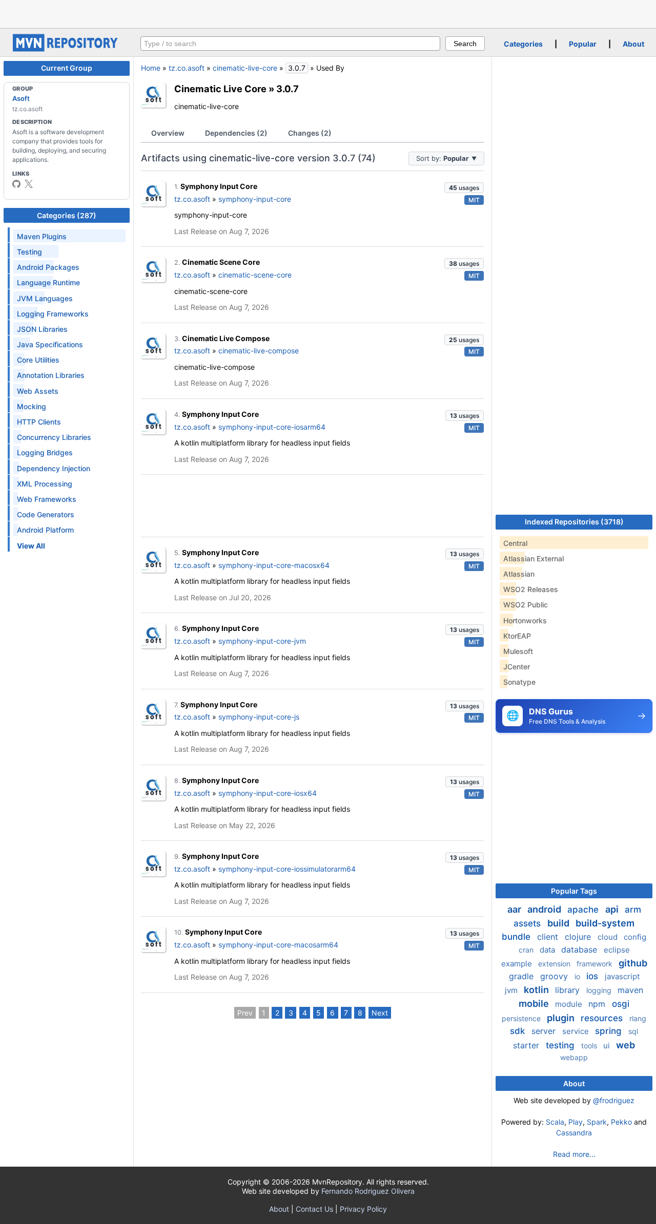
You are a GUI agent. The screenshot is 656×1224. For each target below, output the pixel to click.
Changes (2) (310, 133)
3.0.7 (287, 88)
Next (380, 1012)
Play (575, 1121)
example (517, 963)
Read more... (574, 1154)
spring (609, 1031)
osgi (620, 1004)
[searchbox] (290, 43)
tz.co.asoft (186, 68)
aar (515, 909)
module (569, 1004)
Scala (555, 1121)
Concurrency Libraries (54, 437)
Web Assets (37, 391)
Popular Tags (574, 891)
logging (599, 990)
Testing (29, 251)
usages (464, 188)
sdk (518, 1031)
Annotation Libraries (51, 375)
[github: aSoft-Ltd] (16, 184)
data (548, 950)
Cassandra (574, 1132)
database (580, 949)
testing (561, 1045)
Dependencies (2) (236, 133)
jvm (512, 990)
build (559, 923)
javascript (622, 976)
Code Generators (45, 514)
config (635, 937)
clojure (579, 937)
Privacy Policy (363, 1209)
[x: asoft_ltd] (29, 184)
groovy (555, 976)
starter (527, 1045)
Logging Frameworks (53, 313)
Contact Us (314, 1209)
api (613, 909)
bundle (517, 937)
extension (555, 963)
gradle (522, 976)
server (544, 1031)
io (578, 976)
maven (630, 990)
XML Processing (44, 483)
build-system (605, 923)
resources (603, 1018)
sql (633, 1031)
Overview (167, 133)
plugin (562, 1017)
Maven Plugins (42, 236)
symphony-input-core (254, 199)
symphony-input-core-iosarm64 (271, 427)
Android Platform (45, 529)
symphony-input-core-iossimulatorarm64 (287, 868)
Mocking (31, 406)
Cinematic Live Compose (226, 338)
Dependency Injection (53, 468)
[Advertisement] (328, 13)
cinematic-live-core (245, 68)
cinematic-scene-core (255, 274)
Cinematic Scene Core (221, 262)
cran (527, 949)
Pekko (621, 1121)
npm (598, 1004)
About (633, 43)
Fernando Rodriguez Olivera (368, 1191)
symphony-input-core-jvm (262, 641)
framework (595, 963)
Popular (583, 43)
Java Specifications (50, 344)
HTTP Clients (39, 421)
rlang (637, 1018)
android (545, 909)
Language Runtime (48, 282)
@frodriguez (613, 1100)
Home (150, 68)
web (625, 1045)
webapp (574, 1057)
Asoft (21, 98)
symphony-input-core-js (258, 716)
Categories (523, 43)
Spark (597, 1121)
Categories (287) (66, 215)
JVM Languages (45, 298)
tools (590, 1045)
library (568, 990)
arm (633, 909)
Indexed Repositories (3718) (574, 521)
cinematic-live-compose (258, 350)
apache (584, 909)
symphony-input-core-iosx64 (267, 793)
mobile (535, 1003)
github (633, 963)
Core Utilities (38, 359)
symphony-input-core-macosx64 (274, 565)
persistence (522, 1018)
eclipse (617, 950)
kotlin (537, 989)
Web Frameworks (46, 499)
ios (593, 976)
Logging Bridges (45, 452)
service (576, 1031)
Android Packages (48, 267)
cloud (609, 937)
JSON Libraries (42, 329)
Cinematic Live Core (220, 88)
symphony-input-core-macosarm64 (278, 944)
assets (528, 923)
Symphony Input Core (218, 186)
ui (607, 1045)
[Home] (66, 49)
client (549, 937)
